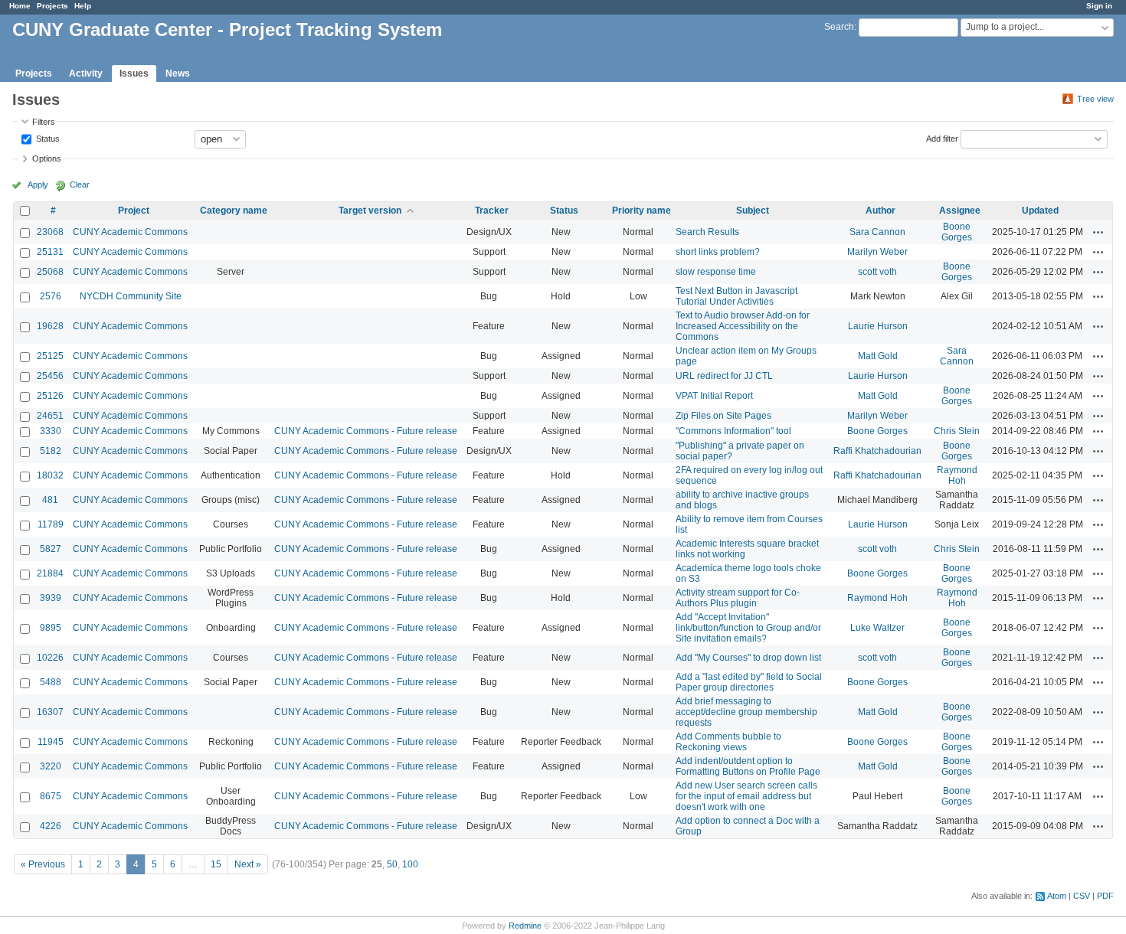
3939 (50, 598)
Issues (134, 73)
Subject (752, 210)
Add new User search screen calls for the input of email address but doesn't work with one (746, 796)
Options (46, 158)
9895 (50, 627)
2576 (50, 296)
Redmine (525, 925)
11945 (51, 741)
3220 (50, 766)
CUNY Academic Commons (130, 232)
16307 (50, 712)
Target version (370, 210)
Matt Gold (878, 356)
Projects (52, 6)
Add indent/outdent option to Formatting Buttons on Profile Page (748, 766)
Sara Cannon (877, 232)
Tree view (1095, 98)
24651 (50, 415)
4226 (50, 826)
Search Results (707, 232)
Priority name (641, 210)
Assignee (959, 210)
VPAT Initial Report (714, 395)
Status (47, 137)
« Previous (43, 864)
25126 (50, 395)
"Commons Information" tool (733, 431)
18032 (50, 475)
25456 (50, 376)
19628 (50, 326)
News (177, 73)
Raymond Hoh (957, 475)
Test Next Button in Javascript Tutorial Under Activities (736, 296)
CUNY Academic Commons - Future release (365, 431)
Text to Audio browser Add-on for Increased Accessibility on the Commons (743, 326)
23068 (50, 232)
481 (50, 500)
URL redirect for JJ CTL (724, 376)
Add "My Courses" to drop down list (748, 657)
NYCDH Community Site (131, 296)
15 (216, 864)
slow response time (716, 271)
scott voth (877, 271)
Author (880, 210)
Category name (233, 210)
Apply (38, 184)
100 (410, 864)
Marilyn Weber (877, 252)
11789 (51, 524)
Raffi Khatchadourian (877, 451)
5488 (50, 682)
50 (392, 864)
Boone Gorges (956, 232)
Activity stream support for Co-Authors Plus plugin (738, 598)
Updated (1040, 210)
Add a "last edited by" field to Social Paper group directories (749, 682)
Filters (43, 121)
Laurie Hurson (878, 326)
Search (839, 26)
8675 (50, 796)
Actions (1098, 232)
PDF (1105, 895)
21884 (50, 573)
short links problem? (718, 252)
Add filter (942, 137)
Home (20, 6)
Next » (247, 864)
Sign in (1099, 6)
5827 (50, 549)
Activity (86, 73)
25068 (50, 271)
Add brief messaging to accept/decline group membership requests (746, 712)
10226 (50, 657)
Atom (1056, 895)
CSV (1081, 895)
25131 (50, 252)
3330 (50, 431)
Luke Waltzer (877, 627)
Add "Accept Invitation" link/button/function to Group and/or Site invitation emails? (748, 628)
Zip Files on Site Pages (723, 415)
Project (133, 210)
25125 (50, 356)
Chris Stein (957, 431)
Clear (80, 184)
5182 (50, 451)
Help (82, 6)
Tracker (492, 210)
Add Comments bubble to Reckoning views (728, 742)
